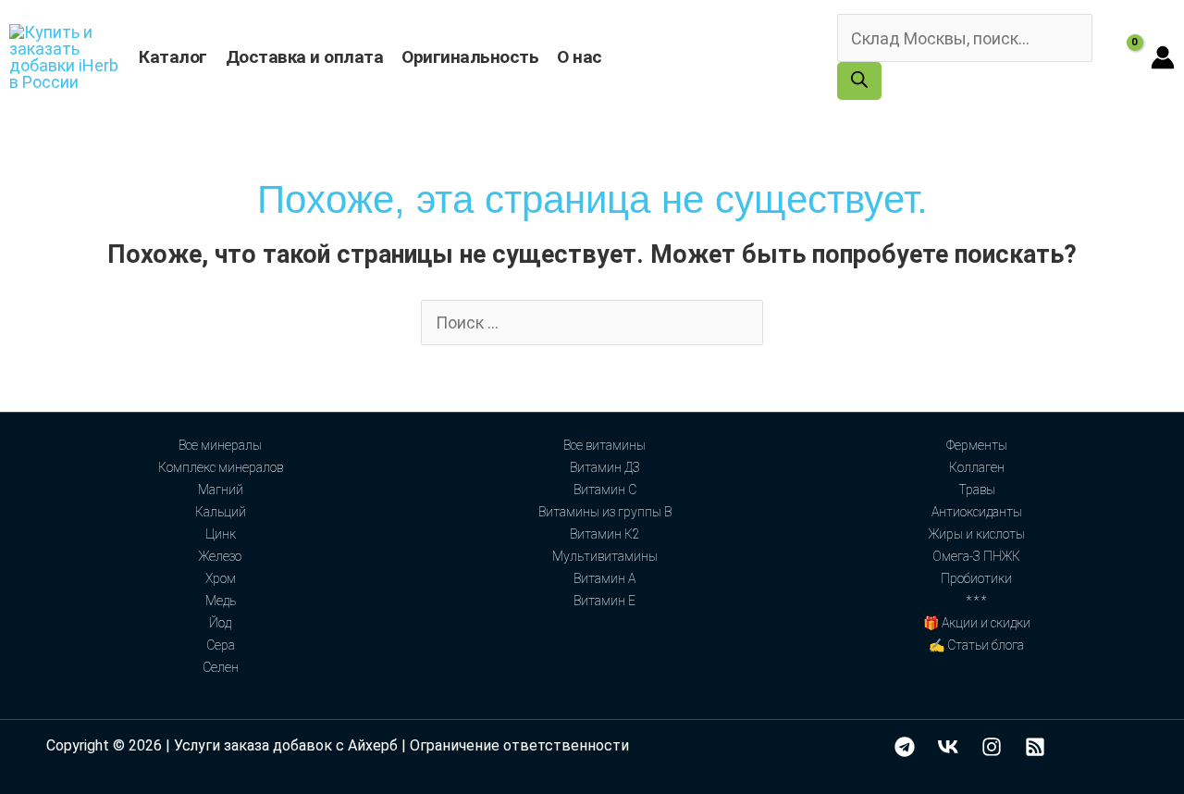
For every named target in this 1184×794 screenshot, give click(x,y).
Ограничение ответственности (519, 745)
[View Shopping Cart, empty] (1121, 56)
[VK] (948, 747)
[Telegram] (904, 747)
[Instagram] (991, 747)
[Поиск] (859, 81)
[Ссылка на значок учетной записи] (1163, 57)
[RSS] (1035, 747)
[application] (611, 57)
